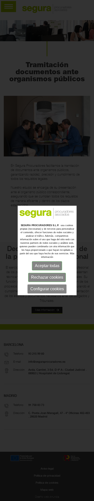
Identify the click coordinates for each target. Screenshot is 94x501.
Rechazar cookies (47, 277)
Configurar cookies (47, 289)
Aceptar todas (47, 266)
